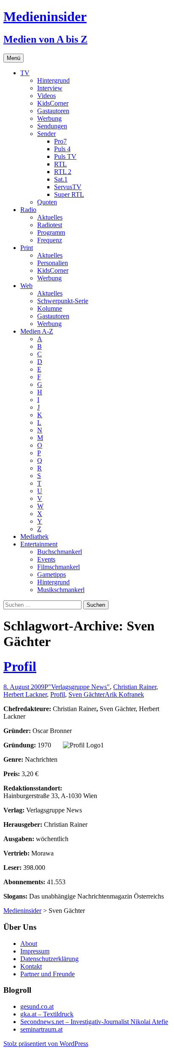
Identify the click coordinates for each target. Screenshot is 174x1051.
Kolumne (49, 308)
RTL (60, 164)
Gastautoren (53, 110)
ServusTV (68, 186)
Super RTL (69, 194)
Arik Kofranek (124, 694)
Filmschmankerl (58, 566)
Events (46, 559)
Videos (46, 95)
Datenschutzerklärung (49, 958)
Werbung (49, 118)
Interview (50, 88)
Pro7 (60, 141)
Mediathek (34, 536)
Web (26, 285)
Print (26, 247)
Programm (51, 232)
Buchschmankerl (59, 551)
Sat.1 (61, 179)
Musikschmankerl (60, 589)
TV (25, 72)
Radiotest (49, 224)
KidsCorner (52, 103)
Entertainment (38, 544)
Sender (46, 133)
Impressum (34, 951)
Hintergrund (53, 80)
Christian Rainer (134, 686)
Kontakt (31, 966)
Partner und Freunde (47, 974)
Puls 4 (62, 148)
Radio (28, 209)
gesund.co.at (37, 1006)
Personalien (52, 262)
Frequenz (49, 240)
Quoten (47, 202)
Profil (19, 666)
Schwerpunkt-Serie (62, 300)
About (28, 943)
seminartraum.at (41, 1029)
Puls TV (65, 156)
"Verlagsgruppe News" (79, 686)
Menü (13, 58)
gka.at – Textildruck (46, 1014)
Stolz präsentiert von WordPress (45, 1043)
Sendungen (52, 126)
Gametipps (51, 574)
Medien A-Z (36, 331)
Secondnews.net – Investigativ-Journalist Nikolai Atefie (94, 1021)
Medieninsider (22, 910)
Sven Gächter (86, 694)
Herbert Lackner (25, 694)
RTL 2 (62, 171)
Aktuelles (50, 217)
